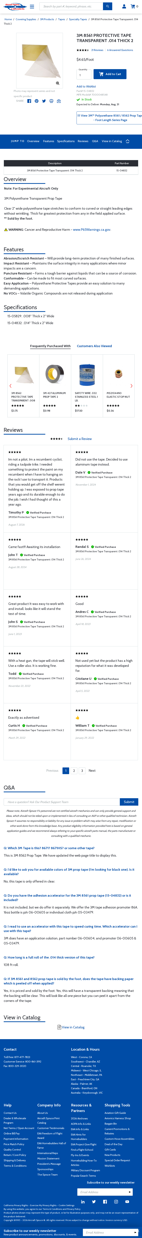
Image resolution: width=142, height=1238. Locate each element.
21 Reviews (97, 50)
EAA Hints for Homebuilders (79, 1137)
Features (48, 141)
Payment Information (16, 1139)
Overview (33, 141)
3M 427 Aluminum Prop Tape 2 (54, 394)
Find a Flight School (82, 1149)
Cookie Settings (66, 1205)
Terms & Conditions (15, 1165)
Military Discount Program (85, 1170)
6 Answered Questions (120, 50)
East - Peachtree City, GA (85, 1079)
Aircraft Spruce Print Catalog (48, 1120)
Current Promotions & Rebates (117, 1131)
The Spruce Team (47, 1174)
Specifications (66, 141)
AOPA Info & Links (81, 1124)
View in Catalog (112, 141)
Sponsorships (45, 1169)
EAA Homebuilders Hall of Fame (51, 1145)
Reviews (83, 141)
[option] (39, 61)
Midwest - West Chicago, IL (86, 1070)
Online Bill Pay (12, 1133)
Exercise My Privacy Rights (43, 1205)
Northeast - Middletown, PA (86, 1075)
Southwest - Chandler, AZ (85, 1061)
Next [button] (131, 386)
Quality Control (12, 1149)
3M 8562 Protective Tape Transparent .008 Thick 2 (23, 396)
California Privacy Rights (16, 1205)
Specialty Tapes (78, 19)
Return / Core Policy (15, 1155)
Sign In (124, 6)
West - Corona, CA (81, 1057)
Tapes (61, 19)
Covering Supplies (26, 19)
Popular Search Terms (83, 1175)
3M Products (47, 19)
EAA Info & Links (80, 1129)
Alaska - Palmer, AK (81, 1083)
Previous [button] (10, 386)
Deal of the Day (113, 1144)
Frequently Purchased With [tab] (50, 346)
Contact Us (10, 1113)
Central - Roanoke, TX (83, 1066)
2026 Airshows (79, 1118)
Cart (137, 6)
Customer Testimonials (50, 1128)
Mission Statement (48, 1158)
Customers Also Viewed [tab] (94, 346)
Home (8, 19)
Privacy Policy (73, 1209)
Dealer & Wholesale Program (15, 1120)
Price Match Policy (14, 1144)
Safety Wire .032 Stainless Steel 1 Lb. (86, 396)
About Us (42, 1113)
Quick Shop (23, 411)
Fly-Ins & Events (80, 1155)
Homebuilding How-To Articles (84, 1163)
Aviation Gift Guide (115, 1113)
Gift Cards (110, 1149)
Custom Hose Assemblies (119, 1139)
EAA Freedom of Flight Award (49, 1136)
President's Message (49, 1164)
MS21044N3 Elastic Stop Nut (118, 394)
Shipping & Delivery (15, 1160)
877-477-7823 (22, 1057)
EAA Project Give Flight (83, 1144)
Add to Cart (112, 74)
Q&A (95, 141)
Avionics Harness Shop (118, 1118)
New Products (112, 1155)
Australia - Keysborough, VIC (87, 1092)
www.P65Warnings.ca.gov (91, 229)
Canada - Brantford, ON (84, 1088)
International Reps (47, 1153)
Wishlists (110, 1165)
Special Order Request (117, 1160)
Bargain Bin (111, 1123)
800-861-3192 (33, 1061)
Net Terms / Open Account (19, 1128)
